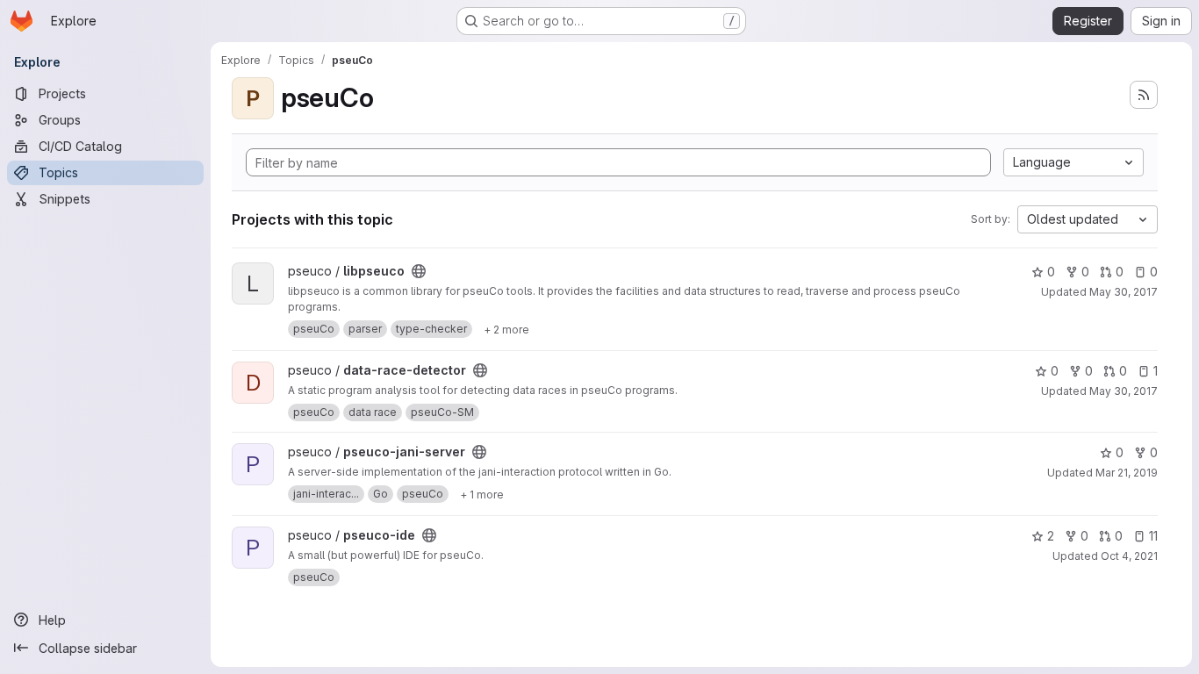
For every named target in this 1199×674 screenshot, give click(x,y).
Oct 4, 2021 (1129, 556)
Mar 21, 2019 (1126, 472)
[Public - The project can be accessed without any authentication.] (419, 271)
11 (1153, 535)
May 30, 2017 (1123, 291)
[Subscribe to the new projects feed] (1144, 95)
